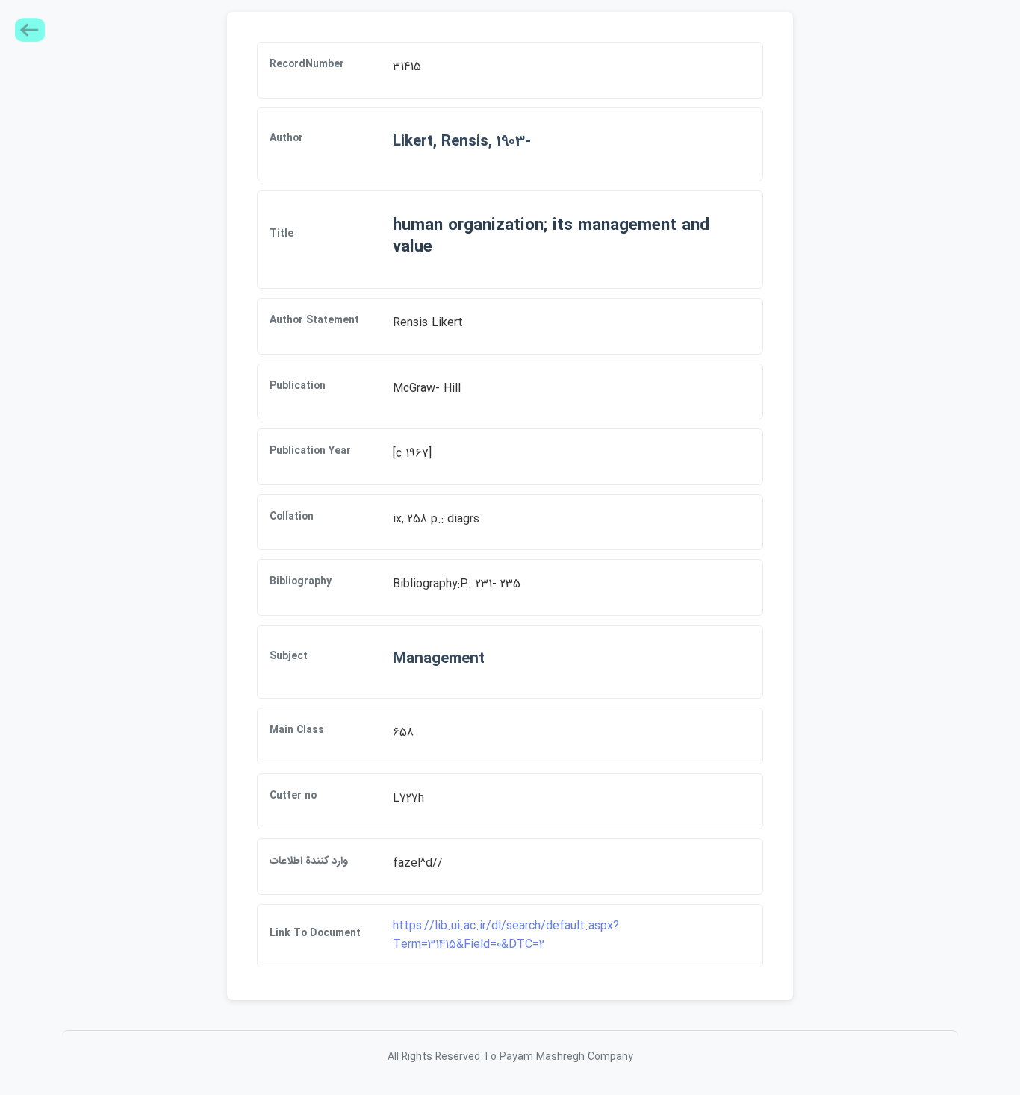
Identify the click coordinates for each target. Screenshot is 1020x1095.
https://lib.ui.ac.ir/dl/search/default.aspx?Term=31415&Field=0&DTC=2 (506, 936)
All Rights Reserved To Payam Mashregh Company (510, 1057)
